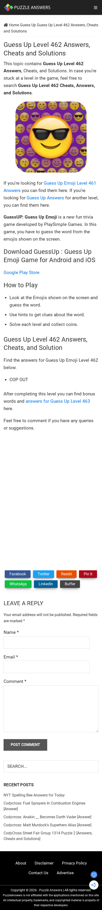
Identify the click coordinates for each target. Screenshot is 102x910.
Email (11, 657)
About (20, 863)
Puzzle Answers (50, 890)
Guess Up (28, 25)
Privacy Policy (74, 863)
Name (11, 632)
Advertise (65, 872)
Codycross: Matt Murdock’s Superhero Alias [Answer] (47, 825)
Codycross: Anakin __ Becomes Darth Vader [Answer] (47, 817)
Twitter (43, 574)
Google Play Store (21, 272)
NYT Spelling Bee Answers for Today (34, 795)
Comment (15, 681)
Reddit (66, 574)
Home (14, 25)
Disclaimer (44, 863)
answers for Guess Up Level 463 (58, 401)
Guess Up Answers (45, 198)
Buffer (70, 584)
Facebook (17, 574)
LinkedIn (46, 584)
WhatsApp (18, 584)
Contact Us (38, 872)
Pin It (88, 574)
